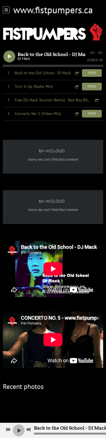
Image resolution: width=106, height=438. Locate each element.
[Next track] (100, 52)
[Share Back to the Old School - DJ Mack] (76, 73)
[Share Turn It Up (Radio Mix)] (76, 86)
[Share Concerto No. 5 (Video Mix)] (76, 113)
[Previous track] (92, 52)
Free (92, 73)
